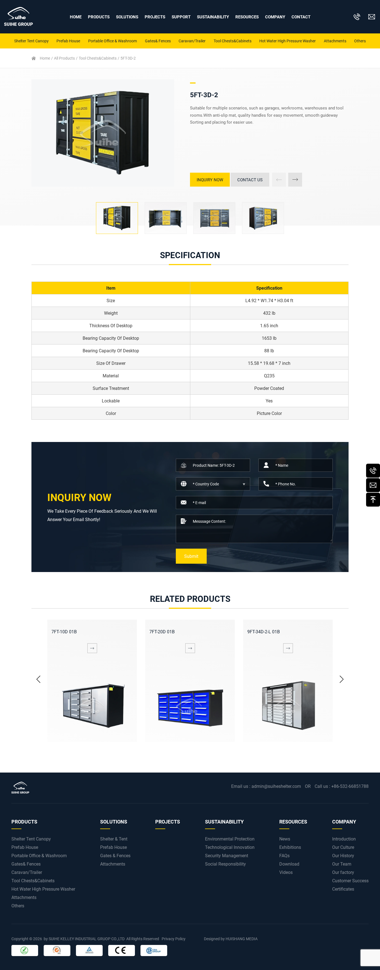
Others (360, 40)
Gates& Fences (158, 40)
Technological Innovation (230, 847)
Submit (191, 556)
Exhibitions (290, 847)
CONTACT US (250, 179)
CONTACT (301, 16)
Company (275, 16)
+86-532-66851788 (350, 786)
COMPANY (344, 821)
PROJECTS (155, 16)
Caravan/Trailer (192, 40)
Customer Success (350, 880)
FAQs (284, 855)
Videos (286, 872)
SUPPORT (181, 16)
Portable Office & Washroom (112, 40)
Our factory (343, 872)
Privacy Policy (174, 938)
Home (45, 58)
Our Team (341, 864)
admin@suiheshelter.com (276, 786)
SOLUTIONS (127, 16)
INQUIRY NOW (210, 179)
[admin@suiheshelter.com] (373, 485)
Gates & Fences (115, 855)
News (284, 839)
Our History (343, 855)
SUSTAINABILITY (213, 16)
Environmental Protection (230, 839)
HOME (76, 16)
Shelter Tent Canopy (31, 40)
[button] (295, 180)
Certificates (343, 889)
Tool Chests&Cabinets (232, 40)
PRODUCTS (99, 16)
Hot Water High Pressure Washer (287, 40)
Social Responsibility (225, 864)
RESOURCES (247, 16)
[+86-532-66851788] (373, 471)
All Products (64, 58)
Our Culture (343, 847)
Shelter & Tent (113, 839)
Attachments (335, 40)
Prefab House (68, 40)
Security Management (226, 855)
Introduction (344, 839)
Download (289, 864)
